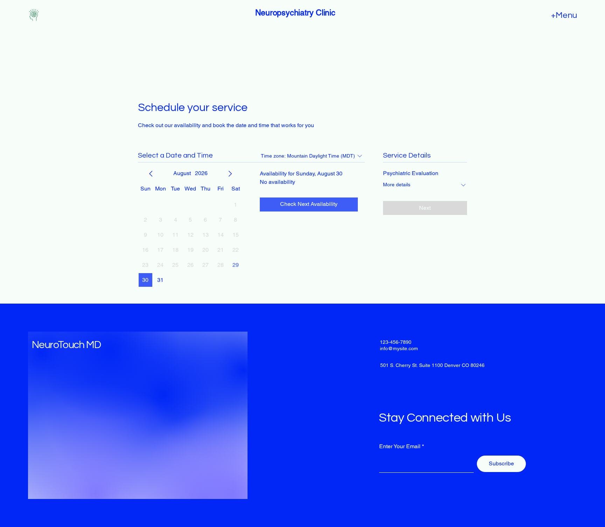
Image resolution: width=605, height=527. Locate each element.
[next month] (230, 173)
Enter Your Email (399, 446)
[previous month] (151, 173)
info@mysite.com (399, 348)
